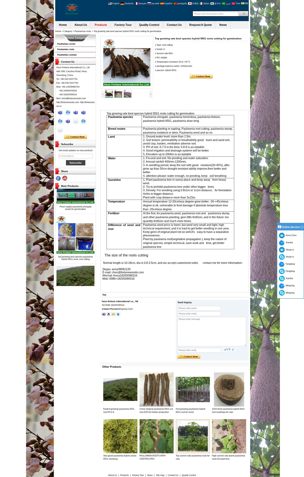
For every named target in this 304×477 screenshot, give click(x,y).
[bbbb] (58, 178)
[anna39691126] (104, 314)
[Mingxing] (60, 112)
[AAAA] (65, 178)
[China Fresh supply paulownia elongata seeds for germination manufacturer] (75, 196)
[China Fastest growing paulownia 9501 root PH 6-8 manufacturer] (75, 283)
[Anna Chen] (60, 130)
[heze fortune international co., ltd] (72, 9)
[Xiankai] (75, 112)
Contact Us (174, 24)
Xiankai (289, 242)
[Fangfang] (83, 112)
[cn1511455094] (118, 314)
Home (63, 24)
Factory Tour (123, 24)
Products (101, 24)
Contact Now (75, 137)
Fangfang (290, 264)
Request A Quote (200, 24)
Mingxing (289, 285)
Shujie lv (289, 257)
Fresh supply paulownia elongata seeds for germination (75, 201)
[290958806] (108, 314)
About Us (80, 24)
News (223, 24)
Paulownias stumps (67, 55)
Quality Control (149, 24)
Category (67, 31)
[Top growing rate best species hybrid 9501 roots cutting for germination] (126, 62)
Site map (160, 475)
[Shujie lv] (68, 121)
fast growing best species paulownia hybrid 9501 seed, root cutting (75, 251)
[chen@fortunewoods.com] (113, 314)
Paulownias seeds (66, 44)
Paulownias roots (82, 31)
